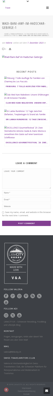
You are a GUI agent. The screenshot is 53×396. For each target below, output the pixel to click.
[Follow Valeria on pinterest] (26, 296)
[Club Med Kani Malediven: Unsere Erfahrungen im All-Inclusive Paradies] (26, 96)
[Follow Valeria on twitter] (39, 296)
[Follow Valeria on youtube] (6, 302)
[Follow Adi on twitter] (12, 315)
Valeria (9, 42)
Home (7, 34)
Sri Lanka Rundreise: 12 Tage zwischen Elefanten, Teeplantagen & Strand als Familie (27, 119)
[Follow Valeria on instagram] (19, 296)
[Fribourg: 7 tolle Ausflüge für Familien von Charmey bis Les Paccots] (26, 79)
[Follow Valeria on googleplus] (12, 296)
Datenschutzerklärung (26, 391)
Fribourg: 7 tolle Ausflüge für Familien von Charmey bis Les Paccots (27, 86)
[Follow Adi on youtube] (19, 315)
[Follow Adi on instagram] (6, 315)
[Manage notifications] (6, 389)
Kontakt (26, 394)
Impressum (26, 388)
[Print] (11, 48)
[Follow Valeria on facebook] (6, 296)
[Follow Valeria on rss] (32, 296)
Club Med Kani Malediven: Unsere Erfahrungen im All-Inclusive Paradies (27, 103)
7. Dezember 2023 (35, 42)
